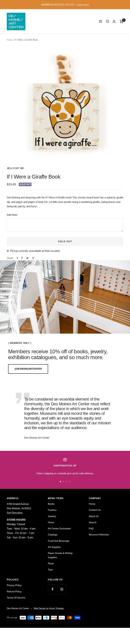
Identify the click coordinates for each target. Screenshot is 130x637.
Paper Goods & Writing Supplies (60, 555)
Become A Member (99, 534)
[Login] (114, 21)
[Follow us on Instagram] (62, 589)
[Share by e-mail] (33, 258)
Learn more (82, 4)
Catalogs (52, 534)
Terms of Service (16, 597)
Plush (51, 563)
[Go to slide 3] (66, 481)
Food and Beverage (58, 540)
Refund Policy (14, 591)
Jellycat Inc (15, 168)
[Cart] (121, 21)
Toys (50, 569)
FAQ (91, 528)
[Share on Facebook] (17, 258)
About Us (94, 516)
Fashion (52, 510)
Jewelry (52, 516)
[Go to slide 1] (60, 481)
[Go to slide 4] (69, 481)
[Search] (107, 21)
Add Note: (12, 214)
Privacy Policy (14, 585)
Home (10, 40)
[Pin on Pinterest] (22, 258)
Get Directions (15, 512)
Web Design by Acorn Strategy (49, 608)
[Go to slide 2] (63, 481)
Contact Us (95, 510)
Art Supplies (54, 547)
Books (51, 503)
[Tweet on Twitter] (27, 258)
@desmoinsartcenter (28, 369)
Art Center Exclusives (59, 528)
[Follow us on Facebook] (52, 589)
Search (92, 522)
